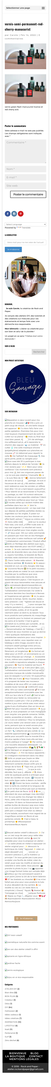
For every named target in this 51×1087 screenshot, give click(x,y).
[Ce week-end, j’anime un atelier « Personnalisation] (25, 645)
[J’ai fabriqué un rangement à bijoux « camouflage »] (25, 769)
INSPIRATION (11, 1022)
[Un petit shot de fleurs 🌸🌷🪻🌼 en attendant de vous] (25, 810)
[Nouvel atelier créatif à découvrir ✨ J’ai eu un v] (25, 852)
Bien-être (9, 992)
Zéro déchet (10, 1040)
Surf (7, 1037)
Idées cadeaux (11, 1014)
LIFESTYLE (10, 1025)
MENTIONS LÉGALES (24, 1059)
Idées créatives (12, 1018)
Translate (26, 227)
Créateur (9, 1000)
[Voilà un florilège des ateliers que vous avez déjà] (25, 563)
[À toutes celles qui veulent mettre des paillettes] (25, 522)
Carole (14, 35)
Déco (7, 1003)
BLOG (34, 1053)
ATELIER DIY (11, 989)
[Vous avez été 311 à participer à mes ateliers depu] (25, 480)
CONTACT (36, 1056)
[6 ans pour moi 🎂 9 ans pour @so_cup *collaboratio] (25, 687)
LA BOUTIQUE (15, 1056)
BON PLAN (10, 996)
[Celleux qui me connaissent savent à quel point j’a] (25, 893)
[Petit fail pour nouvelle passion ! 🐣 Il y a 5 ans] (25, 728)
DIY (6, 1007)
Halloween (10, 1011)
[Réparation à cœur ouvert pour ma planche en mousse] (25, 439)
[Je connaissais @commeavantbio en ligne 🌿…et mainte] (25, 604)
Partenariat (10, 1033)
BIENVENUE (17, 1053)
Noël (7, 1029)
